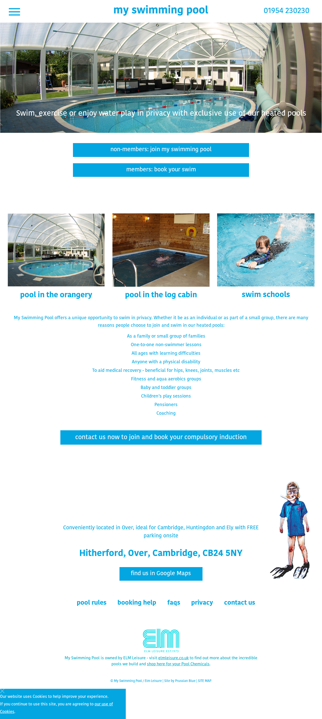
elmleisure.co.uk (173, 658)
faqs (173, 603)
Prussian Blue (185, 681)
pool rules (91, 603)
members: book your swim (161, 170)
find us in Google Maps (161, 574)
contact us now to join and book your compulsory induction (161, 437)
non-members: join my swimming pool (161, 150)
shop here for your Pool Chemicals (178, 664)
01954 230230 (286, 11)
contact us (239, 603)
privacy (202, 603)
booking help (136, 603)
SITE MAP (204, 681)
